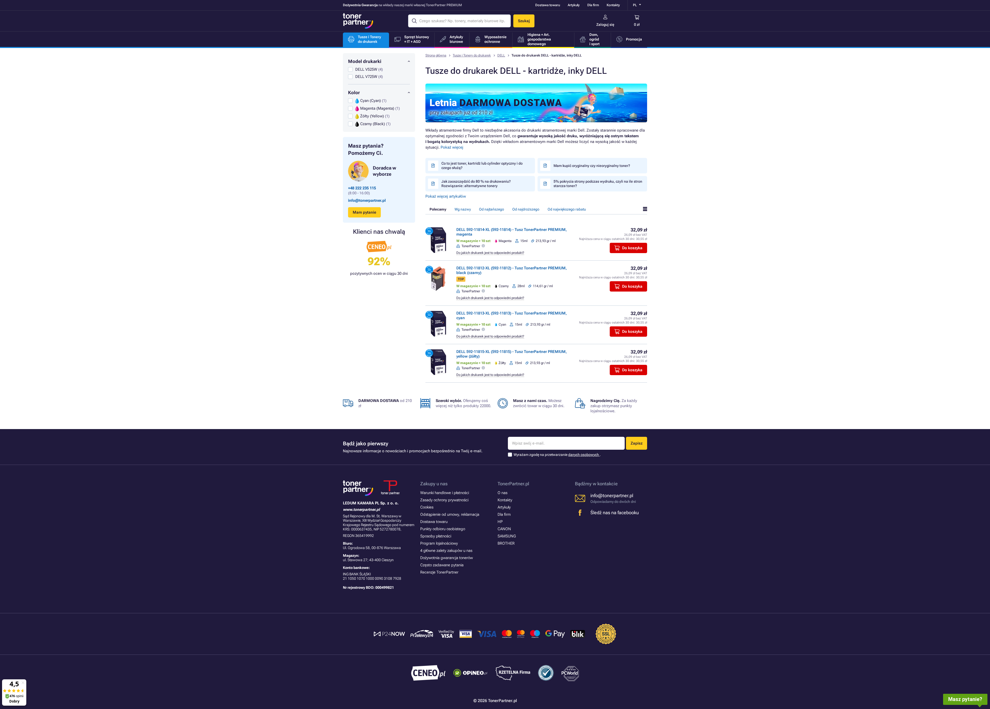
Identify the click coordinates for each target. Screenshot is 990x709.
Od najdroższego (525, 209)
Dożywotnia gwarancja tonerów (446, 557)
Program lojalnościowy (439, 543)
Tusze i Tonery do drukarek (472, 55)
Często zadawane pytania (442, 565)
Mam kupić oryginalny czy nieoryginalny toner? (592, 166)
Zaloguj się (605, 24)
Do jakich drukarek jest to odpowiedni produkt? (490, 253)
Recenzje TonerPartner (439, 572)
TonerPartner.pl (513, 483)
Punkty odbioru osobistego (442, 529)
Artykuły (574, 5)
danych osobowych (584, 455)
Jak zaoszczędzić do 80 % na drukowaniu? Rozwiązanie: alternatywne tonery (476, 183)
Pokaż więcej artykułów (445, 196)
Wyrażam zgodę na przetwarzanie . (557, 455)
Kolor (354, 92)
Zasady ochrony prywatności (444, 500)
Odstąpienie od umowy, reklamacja (449, 514)
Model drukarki (364, 61)
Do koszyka (632, 248)
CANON (504, 529)
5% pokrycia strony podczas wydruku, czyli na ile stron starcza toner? (598, 183)
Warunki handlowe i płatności (444, 492)
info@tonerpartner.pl (367, 200)
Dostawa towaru (547, 5)
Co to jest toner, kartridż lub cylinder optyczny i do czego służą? (482, 165)
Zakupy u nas (434, 483)
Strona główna (435, 55)
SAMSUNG (507, 536)
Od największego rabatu (567, 209)
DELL (501, 55)
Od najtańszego (491, 209)
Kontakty (613, 5)
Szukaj (524, 21)
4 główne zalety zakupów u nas (446, 550)
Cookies (426, 507)
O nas (502, 492)
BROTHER (506, 543)
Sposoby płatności (435, 536)
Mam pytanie (364, 212)
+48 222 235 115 (362, 188)
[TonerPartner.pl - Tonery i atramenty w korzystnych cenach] (358, 21)
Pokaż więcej (452, 147)
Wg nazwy (463, 209)
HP (500, 521)
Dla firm (593, 5)
